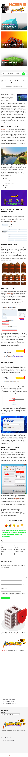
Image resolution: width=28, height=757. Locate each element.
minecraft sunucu (6, 532)
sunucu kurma (10, 534)
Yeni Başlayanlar (12, 24)
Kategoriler (4, 712)
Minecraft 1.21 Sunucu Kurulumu (7, 697)
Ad (22, 580)
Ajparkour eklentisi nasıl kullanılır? (8, 699)
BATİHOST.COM (14, 650)
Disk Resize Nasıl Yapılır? (6, 695)
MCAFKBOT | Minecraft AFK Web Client (8, 703)
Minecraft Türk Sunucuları (6, 737)
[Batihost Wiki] (14, 7)
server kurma (14, 532)
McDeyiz (8, 755)
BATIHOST (9, 530)
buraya (12, 221)
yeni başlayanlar (6, 536)
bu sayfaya (16, 498)
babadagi (5, 45)
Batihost (8, 85)
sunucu (4, 534)
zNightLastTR (5, 27)
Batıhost (3, 129)
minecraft (15, 530)
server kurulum (22, 532)
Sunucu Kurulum (5, 24)
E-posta (23, 584)
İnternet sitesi (4, 588)
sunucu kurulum (19, 534)
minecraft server (23, 530)
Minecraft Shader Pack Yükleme (7, 701)
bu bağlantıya (10, 293)
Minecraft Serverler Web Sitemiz (7, 740)
